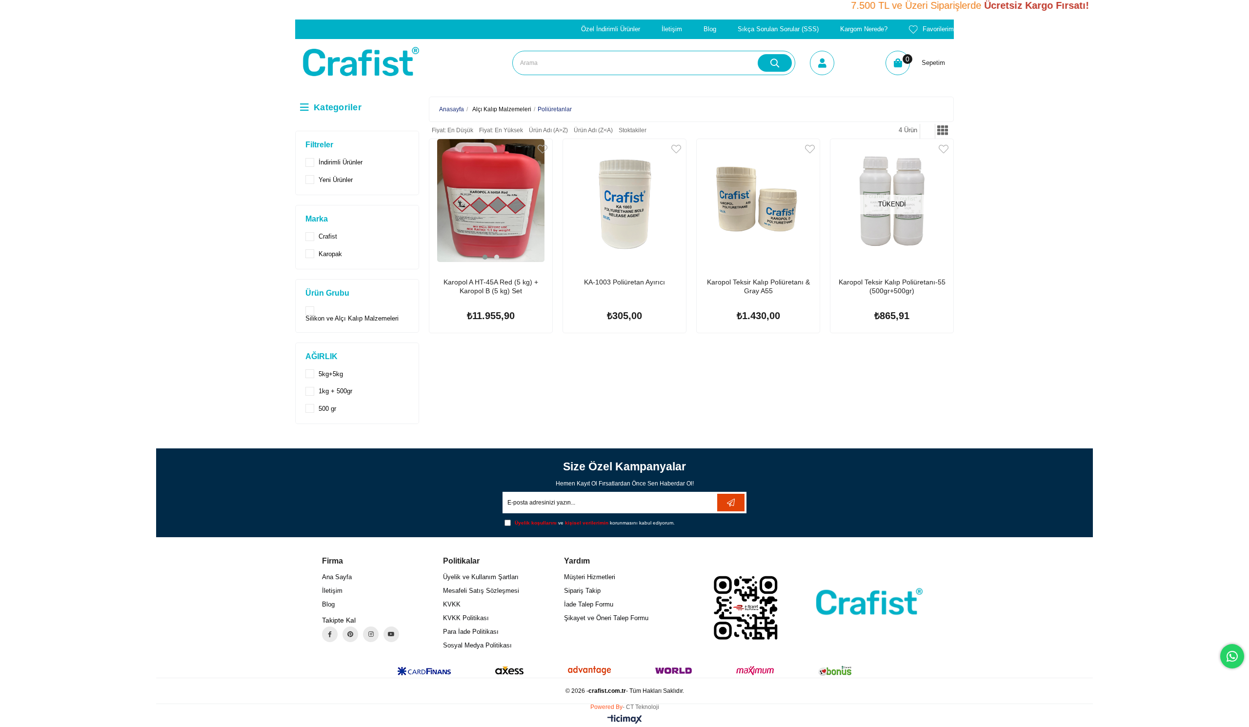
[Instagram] (371, 634)
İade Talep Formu (588, 604)
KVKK (452, 604)
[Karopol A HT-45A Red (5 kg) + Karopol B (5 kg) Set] (490, 200)
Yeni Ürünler (336, 180)
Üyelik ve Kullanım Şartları (481, 577)
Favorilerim (938, 29)
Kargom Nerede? (863, 29)
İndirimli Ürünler (341, 162)
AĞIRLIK (321, 356)
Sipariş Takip (582, 590)
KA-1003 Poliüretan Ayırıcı (624, 282)
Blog (710, 29)
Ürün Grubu (327, 293)
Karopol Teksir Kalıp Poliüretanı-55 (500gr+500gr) (892, 286)
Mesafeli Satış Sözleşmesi (481, 590)
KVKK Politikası (466, 618)
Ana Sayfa (337, 577)
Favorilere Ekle (542, 149)
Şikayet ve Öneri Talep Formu (606, 618)
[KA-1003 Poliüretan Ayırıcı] (624, 200)
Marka (316, 219)
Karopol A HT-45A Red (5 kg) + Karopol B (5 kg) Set (490, 286)
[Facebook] (330, 634)
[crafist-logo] (866, 601)
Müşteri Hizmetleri (589, 577)
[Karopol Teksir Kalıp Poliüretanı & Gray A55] (758, 200)
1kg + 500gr (335, 391)
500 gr (327, 408)
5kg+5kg (331, 374)
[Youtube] (391, 634)
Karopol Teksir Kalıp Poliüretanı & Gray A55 (758, 286)
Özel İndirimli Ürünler (610, 29)
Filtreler (319, 145)
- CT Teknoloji (641, 707)
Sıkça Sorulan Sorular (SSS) (778, 29)
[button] (485, 257)
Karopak (330, 254)
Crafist (328, 236)
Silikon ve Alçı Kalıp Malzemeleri (352, 318)
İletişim (672, 29)
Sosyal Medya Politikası (477, 645)
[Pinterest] (350, 634)
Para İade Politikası (471, 631)
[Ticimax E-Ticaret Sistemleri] (624, 720)
